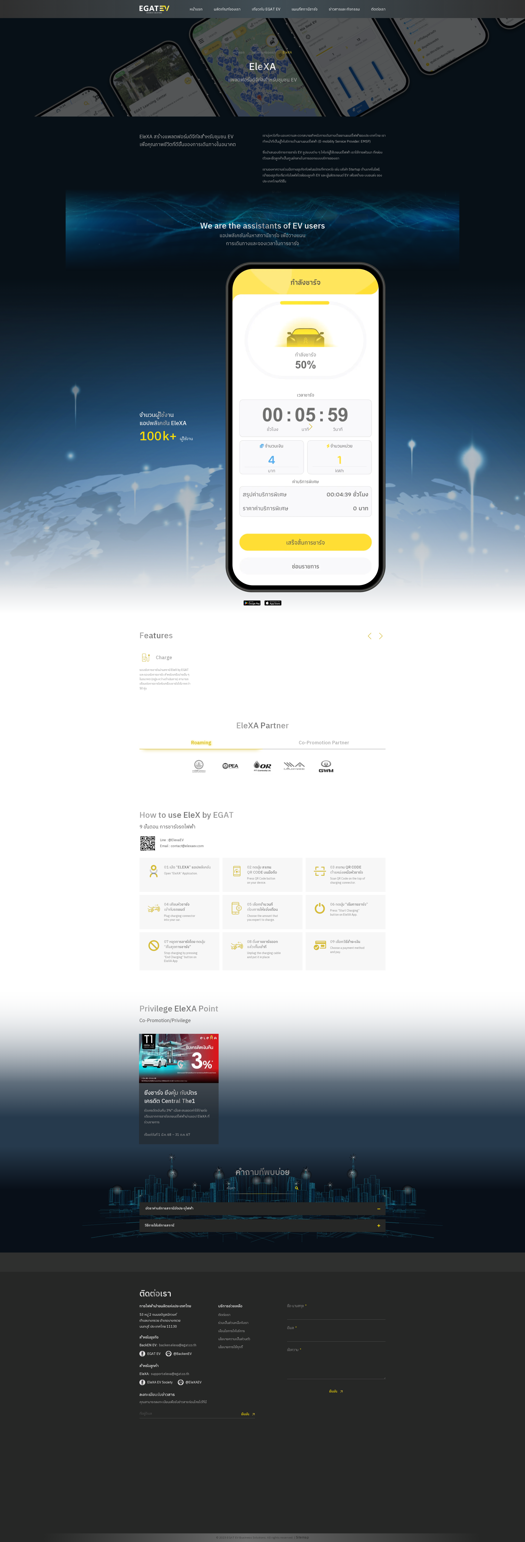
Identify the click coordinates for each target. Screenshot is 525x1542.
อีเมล (290, 1328)
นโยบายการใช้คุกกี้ (230, 1347)
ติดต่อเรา (378, 9)
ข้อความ (292, 1350)
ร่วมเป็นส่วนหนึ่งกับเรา (233, 1323)
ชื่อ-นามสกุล (295, 1306)
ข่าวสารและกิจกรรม (344, 9)
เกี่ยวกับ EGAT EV (266, 9)
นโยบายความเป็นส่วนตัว (234, 1339)
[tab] (200, 744)
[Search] (296, 1188)
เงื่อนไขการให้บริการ (231, 1331)
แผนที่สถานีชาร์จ (304, 9)
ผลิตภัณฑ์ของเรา (227, 9)
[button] (310, 427)
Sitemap (302, 1537)
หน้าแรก (196, 9)
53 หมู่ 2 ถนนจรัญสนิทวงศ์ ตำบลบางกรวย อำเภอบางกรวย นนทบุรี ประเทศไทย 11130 (159, 1320)
